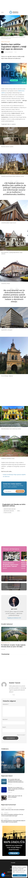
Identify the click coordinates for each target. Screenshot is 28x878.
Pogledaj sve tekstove (14, 618)
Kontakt (13, 862)
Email (4, 727)
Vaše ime (5, 719)
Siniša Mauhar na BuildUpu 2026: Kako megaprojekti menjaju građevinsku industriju (13, 766)
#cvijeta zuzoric (7, 512)
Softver (11, 577)
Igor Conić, (6, 52)
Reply (14, 694)
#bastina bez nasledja (9, 510)
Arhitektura (5, 41)
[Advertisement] (14, 393)
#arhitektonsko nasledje (9, 509)
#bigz (18, 510)
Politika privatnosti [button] (20, 871)
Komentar (5, 704)
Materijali (15, 585)
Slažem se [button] (19, 875)
